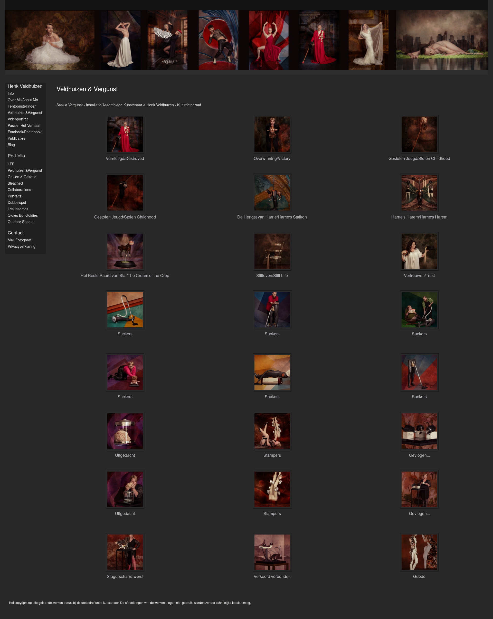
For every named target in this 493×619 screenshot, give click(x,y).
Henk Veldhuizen (25, 86)
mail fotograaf (19, 239)
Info (11, 93)
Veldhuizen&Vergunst (25, 112)
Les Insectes (18, 208)
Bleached (15, 183)
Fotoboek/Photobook (25, 131)
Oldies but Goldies (23, 215)
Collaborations (19, 189)
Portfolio (16, 155)
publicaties (16, 138)
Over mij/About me (23, 99)
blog (11, 144)
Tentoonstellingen (22, 106)
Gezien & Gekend (22, 176)
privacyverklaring (21, 246)
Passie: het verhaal (24, 125)
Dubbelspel (17, 202)
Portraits (14, 195)
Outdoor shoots (20, 221)
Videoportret (18, 118)
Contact (16, 232)
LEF (11, 163)
